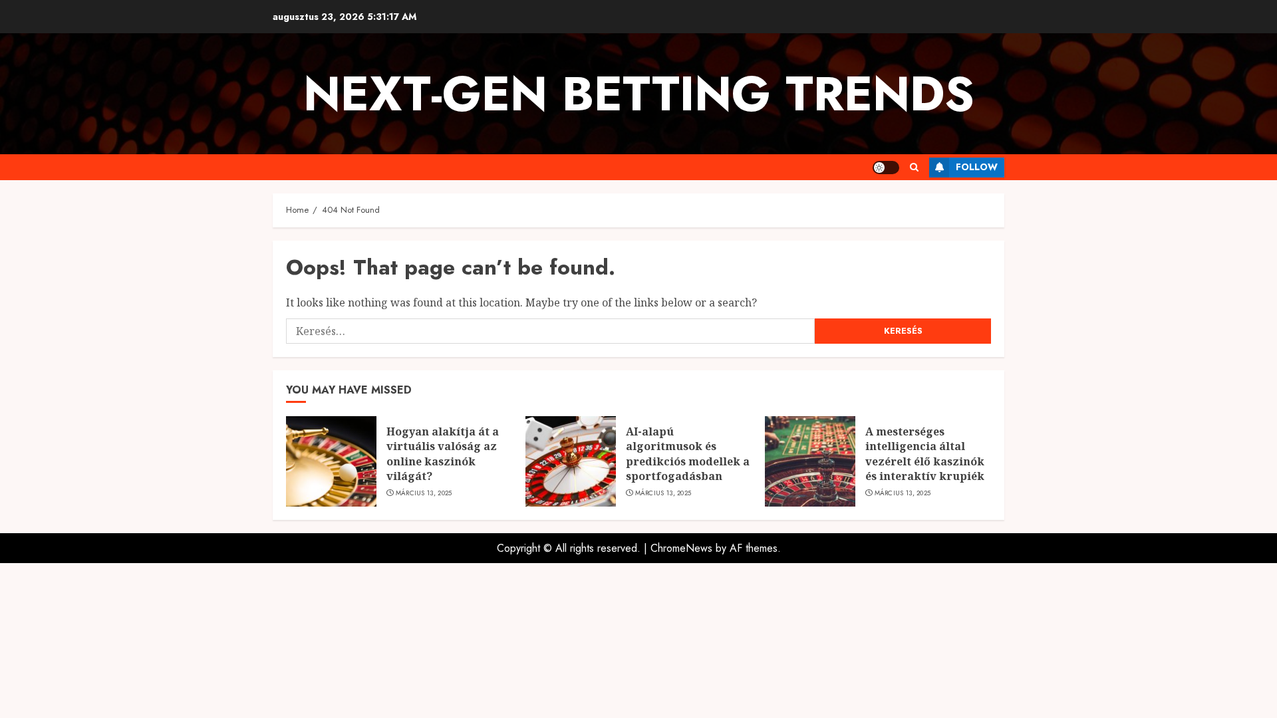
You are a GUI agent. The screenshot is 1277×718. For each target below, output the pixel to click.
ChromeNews (681, 548)
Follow (977, 167)
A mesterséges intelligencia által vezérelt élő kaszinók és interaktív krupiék (924, 453)
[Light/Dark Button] (886, 167)
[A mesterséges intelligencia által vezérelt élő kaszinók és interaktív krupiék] (810, 461)
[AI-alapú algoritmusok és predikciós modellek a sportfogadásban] (570, 461)
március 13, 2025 (424, 493)
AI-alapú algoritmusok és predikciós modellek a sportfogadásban (688, 453)
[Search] (914, 167)
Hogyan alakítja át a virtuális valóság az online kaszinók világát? (442, 453)
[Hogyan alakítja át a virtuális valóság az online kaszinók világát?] (331, 461)
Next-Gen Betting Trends (638, 93)
